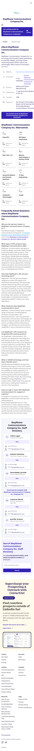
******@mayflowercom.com (16, 449)
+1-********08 (12, 464)
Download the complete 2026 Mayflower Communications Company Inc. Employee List (17, 492)
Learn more (7, 628)
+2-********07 (12, 529)
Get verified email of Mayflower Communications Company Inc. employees (17, 115)
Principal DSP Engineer (17, 438)
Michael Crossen (6, 235)
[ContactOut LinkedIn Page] (2, 742)
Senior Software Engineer (17, 474)
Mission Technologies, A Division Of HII (24, 157)
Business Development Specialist (17, 502)
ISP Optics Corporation (23, 138)
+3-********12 (12, 446)
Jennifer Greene (16, 519)
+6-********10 (12, 483)
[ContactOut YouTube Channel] (6, 742)
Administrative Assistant (17, 521)
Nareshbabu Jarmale (20, 235)
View (17, 442)
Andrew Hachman (17, 454)
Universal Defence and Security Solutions (9, 177)
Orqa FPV (6, 137)
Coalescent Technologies (7, 196)
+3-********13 (12, 511)
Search (17, 570)
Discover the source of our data (13, 625)
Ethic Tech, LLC (8, 155)
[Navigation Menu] (31, 3)
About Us (21, 670)
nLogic (21, 195)
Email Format (16, 42)
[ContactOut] (9, 3)
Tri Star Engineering (23, 176)
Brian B (27, 233)
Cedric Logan (15, 436)
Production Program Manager (19, 456)
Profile (5, 42)
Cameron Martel (16, 499)
